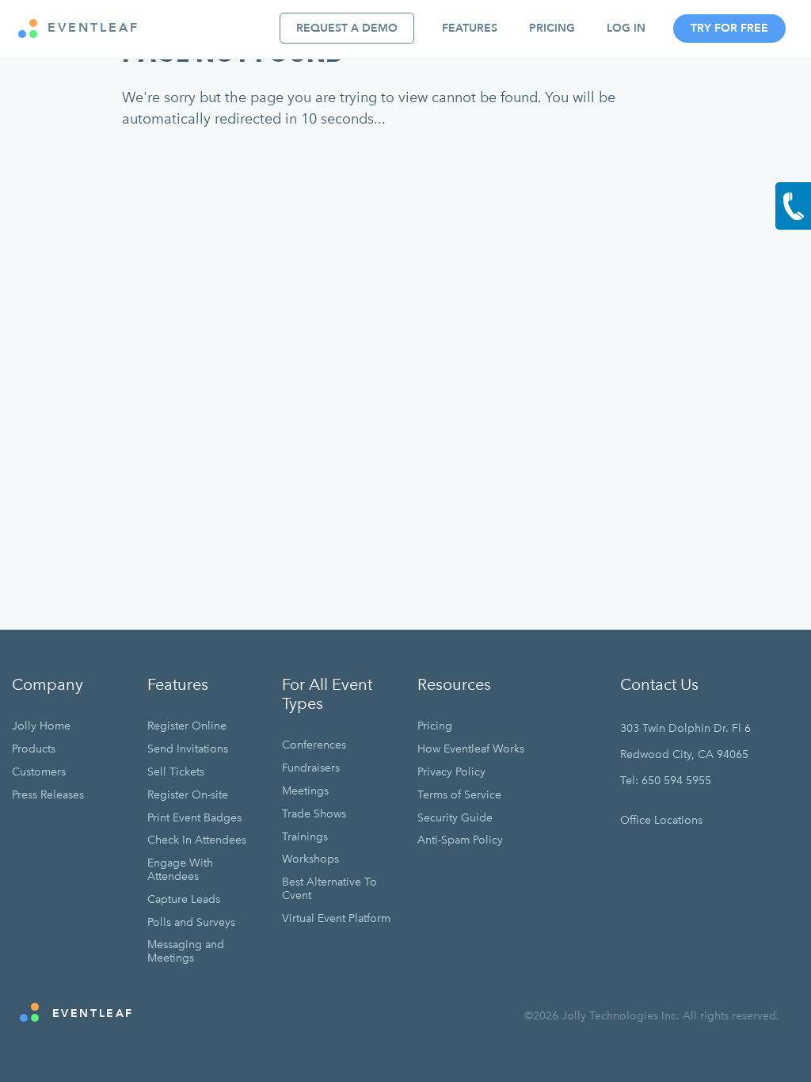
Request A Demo (347, 28)
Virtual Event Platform (336, 918)
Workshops (310, 859)
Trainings (305, 837)
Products (33, 749)
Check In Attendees (196, 840)
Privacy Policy (451, 772)
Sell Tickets (175, 772)
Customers (39, 772)
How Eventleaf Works (470, 749)
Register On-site (187, 795)
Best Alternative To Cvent (329, 888)
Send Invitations (187, 749)
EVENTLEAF (90, 27)
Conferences (314, 745)
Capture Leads (183, 899)
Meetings (305, 791)
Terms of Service (459, 795)
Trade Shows (314, 814)
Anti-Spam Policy (460, 840)
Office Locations (661, 820)
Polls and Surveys (191, 922)
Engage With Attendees (180, 869)
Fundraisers (311, 768)
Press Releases (48, 795)
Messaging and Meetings (185, 951)
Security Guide (455, 818)
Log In (626, 28)
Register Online (187, 726)
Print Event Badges (194, 818)
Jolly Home (41, 726)
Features (469, 28)
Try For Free (729, 28)
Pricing (552, 28)
